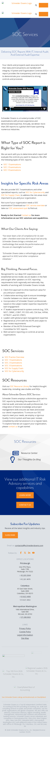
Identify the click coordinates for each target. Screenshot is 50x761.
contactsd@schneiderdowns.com (29, 545)
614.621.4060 (26, 596)
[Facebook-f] (21, 553)
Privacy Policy (25, 628)
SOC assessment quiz (18, 208)
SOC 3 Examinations (12, 170)
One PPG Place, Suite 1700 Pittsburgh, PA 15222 (25, 569)
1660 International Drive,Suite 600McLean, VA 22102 (25, 611)
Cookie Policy (25, 632)
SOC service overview (35, 205)
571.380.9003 (26, 617)
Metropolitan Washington (25, 606)
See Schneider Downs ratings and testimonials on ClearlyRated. (24, 697)
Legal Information (25, 635)
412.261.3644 (26, 575)
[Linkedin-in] (29, 553)
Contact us (26, 215)
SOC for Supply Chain (10, 195)
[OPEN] (36, 5)
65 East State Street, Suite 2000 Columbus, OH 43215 (25, 591)
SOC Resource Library (19, 386)
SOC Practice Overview (14, 357)
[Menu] (43, 5)
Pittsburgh (25, 563)
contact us (12, 426)
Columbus (25, 585)
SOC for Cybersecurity (35, 192)
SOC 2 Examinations (12, 167)
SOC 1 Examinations (12, 164)
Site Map (25, 638)
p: (20, 575)
